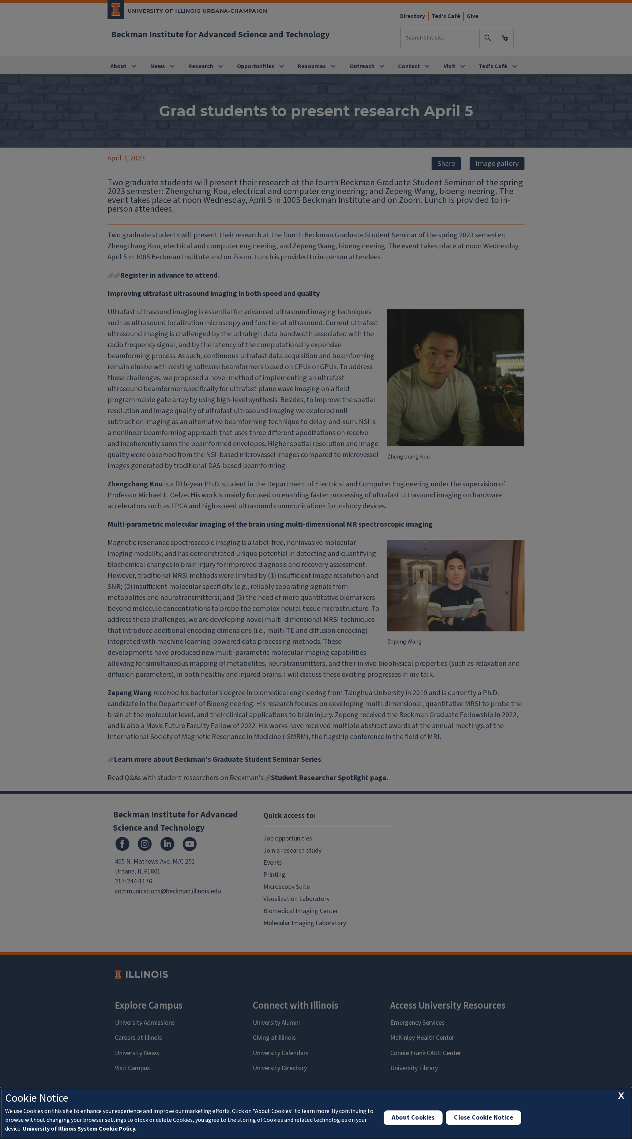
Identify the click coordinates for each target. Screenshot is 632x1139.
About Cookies (413, 1117)
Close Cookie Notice (483, 1117)
